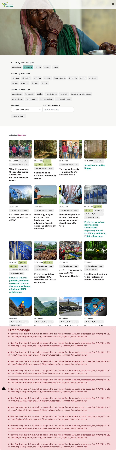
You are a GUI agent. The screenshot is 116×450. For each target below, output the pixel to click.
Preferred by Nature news (81, 94)
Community (29, 94)
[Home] (9, 4)
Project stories (31, 99)
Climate (38, 67)
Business (27, 67)
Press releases (17, 99)
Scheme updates (46, 99)
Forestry (47, 67)
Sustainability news (63, 99)
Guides (39, 94)
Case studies (17, 94)
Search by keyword (51, 105)
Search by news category (22, 63)
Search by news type (20, 89)
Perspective (64, 94)
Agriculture (16, 67)
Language (15, 105)
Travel (55, 67)
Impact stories (51, 94)
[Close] (113, 329)
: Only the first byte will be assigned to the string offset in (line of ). (59, 335)
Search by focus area (20, 73)
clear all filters (18, 116)
